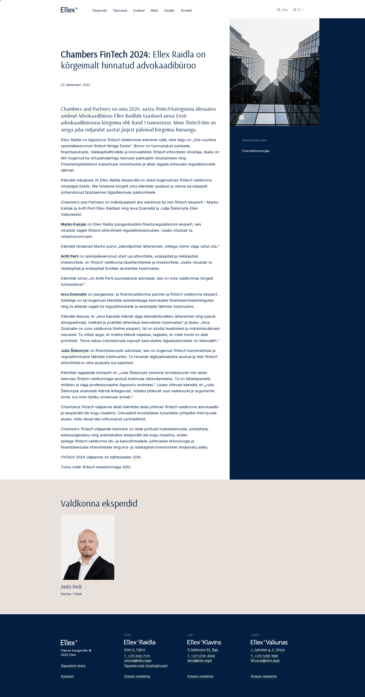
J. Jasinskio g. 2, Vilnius (268, 650)
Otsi (284, 10)
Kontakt (186, 10)
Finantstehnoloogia (255, 151)
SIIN (137, 457)
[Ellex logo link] (69, 10)
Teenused (120, 10)
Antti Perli (71, 586)
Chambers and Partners (86, 108)
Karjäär (169, 10)
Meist (154, 10)
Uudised (138, 10)
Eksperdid (100, 10)
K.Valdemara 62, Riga (202, 650)
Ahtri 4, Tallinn (134, 650)
